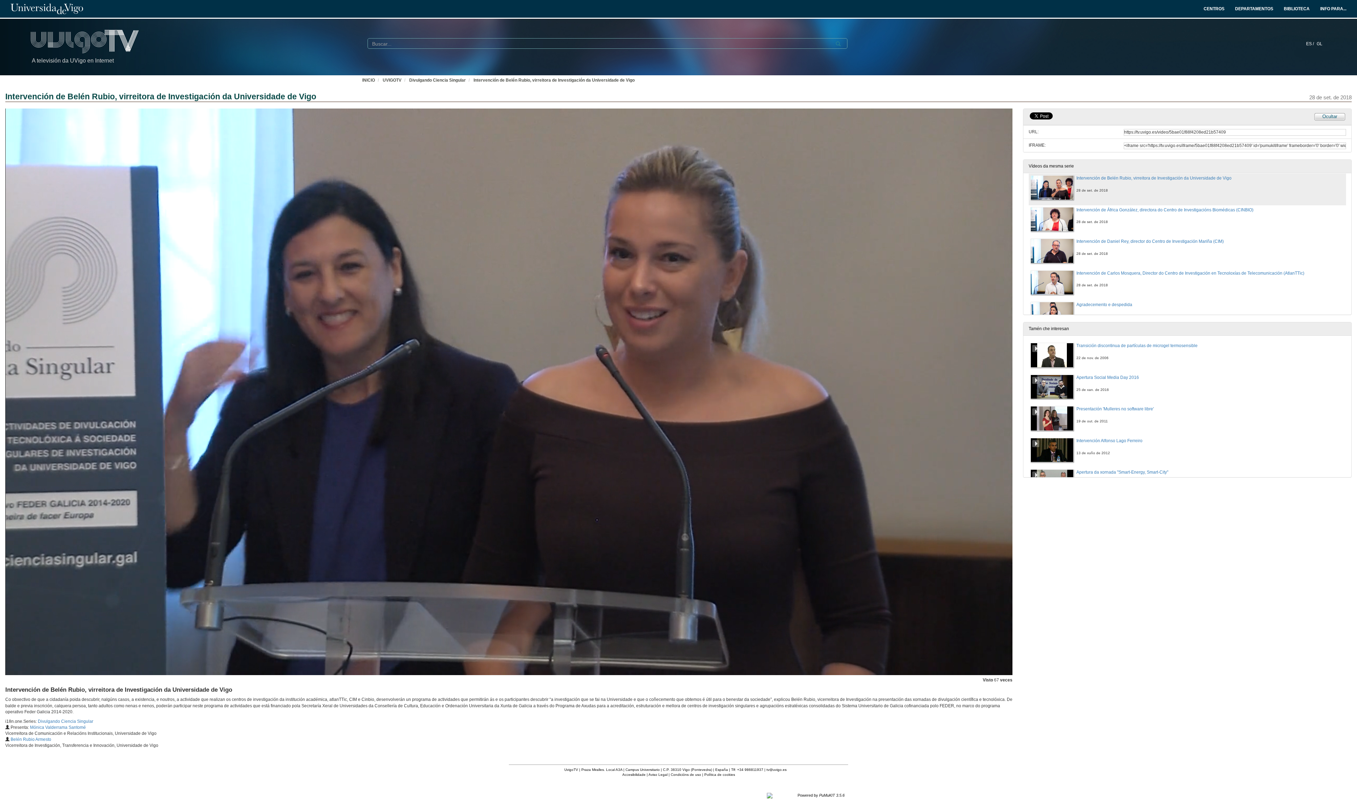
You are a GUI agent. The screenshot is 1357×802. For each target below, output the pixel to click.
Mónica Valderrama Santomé (58, 727)
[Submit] (838, 44)
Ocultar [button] (1329, 116)
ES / (1310, 43)
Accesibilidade (634, 775)
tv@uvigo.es (776, 770)
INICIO (368, 80)
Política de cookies (719, 775)
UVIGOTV (392, 80)
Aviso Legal (658, 775)
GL (1319, 43)
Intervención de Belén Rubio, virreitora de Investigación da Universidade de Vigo (554, 80)
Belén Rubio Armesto (31, 739)
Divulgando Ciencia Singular (437, 80)
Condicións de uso (686, 775)
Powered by (821, 795)
